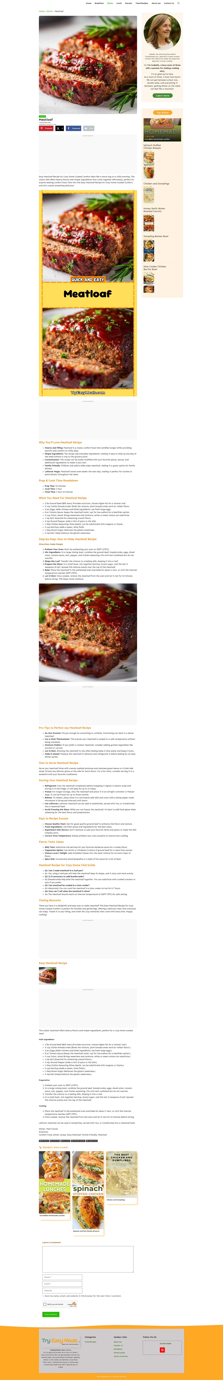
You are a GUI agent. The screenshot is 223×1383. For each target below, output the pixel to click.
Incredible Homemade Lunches (52, 1216)
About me (156, 3)
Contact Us (169, 3)
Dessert (128, 3)
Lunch (119, 3)
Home (88, 3)
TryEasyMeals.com (105, 1376)
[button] (178, 3)
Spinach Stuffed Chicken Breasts (86, 1231)
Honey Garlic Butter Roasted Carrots (154, 210)
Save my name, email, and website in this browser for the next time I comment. (83, 1296)
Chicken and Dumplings (116, 1200)
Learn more (162, 95)
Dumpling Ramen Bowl (156, 236)
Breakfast (99, 3)
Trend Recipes (142, 3)
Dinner (110, 3)
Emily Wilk (47, 122)
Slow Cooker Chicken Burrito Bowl (155, 268)
